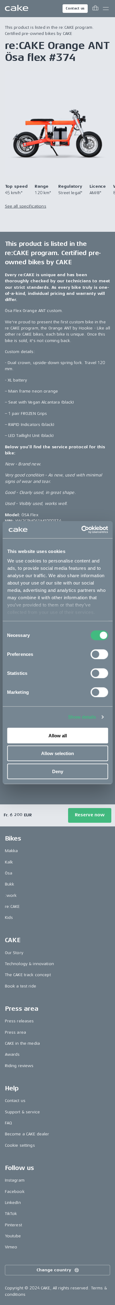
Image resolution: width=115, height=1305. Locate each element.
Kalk (9, 862)
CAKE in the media (22, 1043)
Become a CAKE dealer (27, 1134)
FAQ (8, 1123)
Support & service (22, 1112)
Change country (53, 1270)
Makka (11, 850)
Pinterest (13, 1225)
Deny (57, 771)
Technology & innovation (29, 963)
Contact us (75, 8)
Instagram (15, 1180)
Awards (12, 1054)
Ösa (8, 873)
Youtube (13, 1236)
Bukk (9, 884)
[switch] (99, 654)
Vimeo (11, 1247)
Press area (15, 1032)
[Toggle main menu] (106, 8)
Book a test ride (20, 986)
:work (11, 895)
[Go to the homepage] (16, 8)
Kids (9, 917)
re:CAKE (12, 906)
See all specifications (25, 206)
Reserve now (90, 815)
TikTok (11, 1213)
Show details (82, 717)
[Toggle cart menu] (95, 8)
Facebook (15, 1191)
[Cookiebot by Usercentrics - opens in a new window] (82, 530)
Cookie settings (20, 1145)
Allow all (57, 735)
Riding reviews (19, 1065)
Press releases (19, 1021)
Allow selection (57, 753)
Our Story (14, 952)
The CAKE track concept (28, 974)
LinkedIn (13, 1202)
